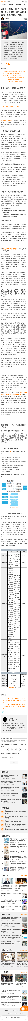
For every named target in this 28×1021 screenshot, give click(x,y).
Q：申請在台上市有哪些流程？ (13, 79)
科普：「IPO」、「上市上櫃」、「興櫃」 (12, 76)
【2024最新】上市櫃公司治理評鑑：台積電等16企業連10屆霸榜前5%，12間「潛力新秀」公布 (15, 706)
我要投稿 (6, 1010)
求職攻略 (11, 4)
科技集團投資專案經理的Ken (10, 249)
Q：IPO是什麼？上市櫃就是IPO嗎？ (15, 77)
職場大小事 (18, 4)
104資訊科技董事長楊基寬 (7, 120)
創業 (3, 712)
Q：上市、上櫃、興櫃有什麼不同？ (15, 81)
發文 (9, 42)
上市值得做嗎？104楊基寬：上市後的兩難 (14, 72)
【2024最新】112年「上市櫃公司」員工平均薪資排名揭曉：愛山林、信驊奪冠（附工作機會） (14, 700)
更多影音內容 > (23, 950)
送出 (14, 763)
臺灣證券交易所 (15, 507)
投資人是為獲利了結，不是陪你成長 (12, 74)
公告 (10, 451)
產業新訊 (4, 4)
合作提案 (13, 1010)
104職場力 (7, 64)
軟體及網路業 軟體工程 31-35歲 (11, 106)
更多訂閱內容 (24, 875)
